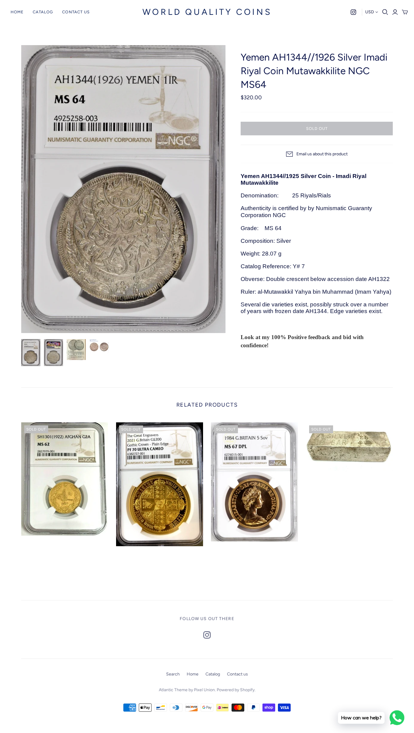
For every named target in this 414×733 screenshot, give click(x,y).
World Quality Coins (207, 12)
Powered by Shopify (236, 689)
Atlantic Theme (173, 689)
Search (173, 674)
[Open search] (385, 12)
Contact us (75, 12)
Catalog (43, 12)
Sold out (317, 128)
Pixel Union (204, 689)
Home (17, 12)
